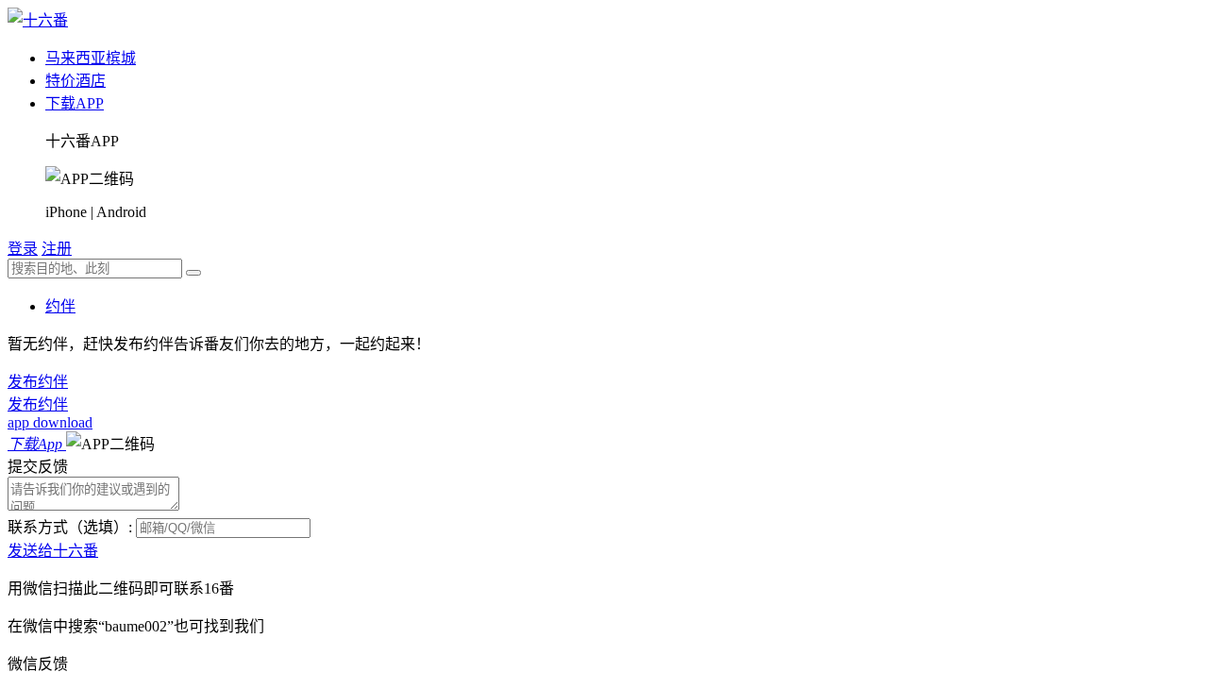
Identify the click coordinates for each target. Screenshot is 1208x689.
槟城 (121, 58)
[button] (110, 444)
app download (50, 422)
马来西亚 (75, 58)
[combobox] (95, 268)
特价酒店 (75, 81)
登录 (23, 249)
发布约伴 (38, 382)
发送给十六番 (53, 551)
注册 (57, 249)
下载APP (74, 103)
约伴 (60, 306)
